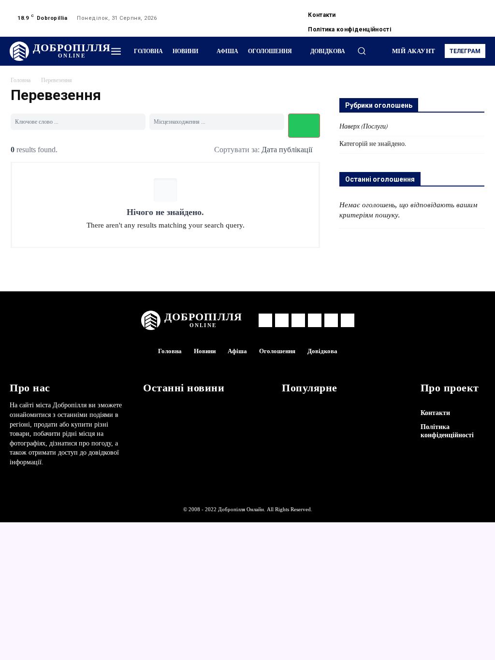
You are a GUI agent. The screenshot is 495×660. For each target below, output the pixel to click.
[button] (361, 50)
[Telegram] (451, 12)
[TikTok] (463, 12)
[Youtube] (428, 24)
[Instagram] (440, 12)
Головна (20, 81)
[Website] (474, 12)
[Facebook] (428, 12)
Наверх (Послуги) (363, 127)
